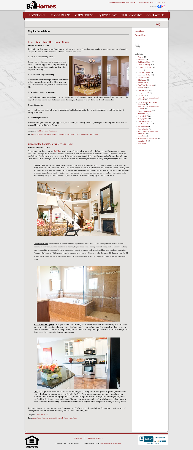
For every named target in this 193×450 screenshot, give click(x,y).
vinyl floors (93, 134)
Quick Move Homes (145, 124)
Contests (141, 70)
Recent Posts (139, 31)
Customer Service (144, 72)
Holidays (40, 131)
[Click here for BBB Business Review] (153, 440)
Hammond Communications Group (110, 443)
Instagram (163, 6)
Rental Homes (161, 2)
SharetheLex (142, 136)
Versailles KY (142, 141)
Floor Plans (142, 88)
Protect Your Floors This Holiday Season (48, 42)
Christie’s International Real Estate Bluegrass (121, 2)
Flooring (35, 134)
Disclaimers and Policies (95, 438)
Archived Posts (140, 35)
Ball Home (58, 151)
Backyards (141, 59)
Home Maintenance (50, 131)
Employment (131, 15)
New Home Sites (143, 121)
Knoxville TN (143, 113)
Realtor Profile (143, 129)
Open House (84, 15)
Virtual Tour (142, 143)
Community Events (144, 67)
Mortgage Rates (143, 119)
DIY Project (142, 80)
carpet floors (36, 418)
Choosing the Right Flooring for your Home (50, 144)
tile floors (70, 134)
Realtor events (143, 126)
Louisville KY (143, 116)
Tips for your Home (81, 134)
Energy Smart (143, 82)
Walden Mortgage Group (146, 2)
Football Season (143, 90)
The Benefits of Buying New (148, 138)
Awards (140, 57)
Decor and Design (42, 415)
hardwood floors (45, 134)
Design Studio (143, 77)
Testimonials (78, 438)
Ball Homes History (145, 62)
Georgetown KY (143, 93)
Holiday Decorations (59, 134)
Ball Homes (42, 5)
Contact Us (155, 15)
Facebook (159, 6)
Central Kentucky (144, 65)
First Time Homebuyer (146, 85)
